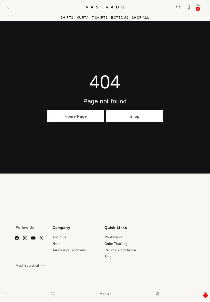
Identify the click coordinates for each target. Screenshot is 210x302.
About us (59, 237)
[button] (6, 7)
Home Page (76, 116)
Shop (134, 116)
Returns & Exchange (120, 250)
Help (55, 244)
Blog (107, 257)
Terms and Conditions (69, 250)
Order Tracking (115, 244)
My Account (113, 237)
